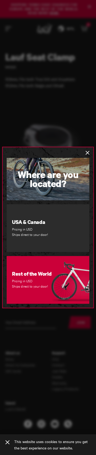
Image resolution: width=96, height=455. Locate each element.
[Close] (7, 442)
